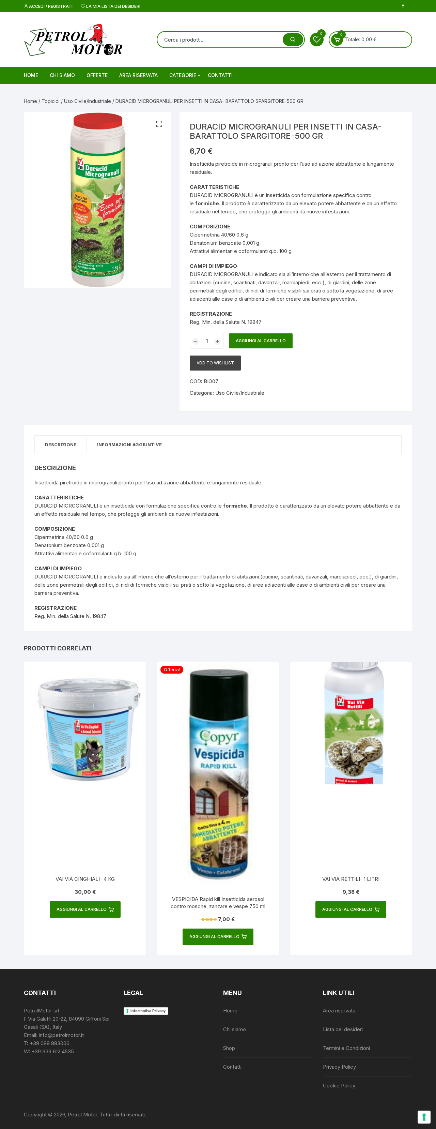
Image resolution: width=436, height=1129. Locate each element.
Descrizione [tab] (60, 444)
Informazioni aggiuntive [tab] (129, 444)
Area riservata (138, 75)
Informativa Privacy (148, 1010)
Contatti (220, 75)
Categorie (182, 75)
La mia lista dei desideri (112, 6)
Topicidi (51, 101)
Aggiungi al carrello (261, 340)
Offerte (97, 75)
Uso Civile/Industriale (87, 101)
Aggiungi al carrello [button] (82, 909)
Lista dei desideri (343, 1029)
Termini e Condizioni (346, 1048)
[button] (159, 124)
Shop (229, 1048)
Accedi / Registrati (50, 6)
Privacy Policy (339, 1067)
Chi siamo (62, 75)
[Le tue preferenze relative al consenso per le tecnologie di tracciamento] (424, 1117)
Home (31, 75)
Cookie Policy (339, 1085)
